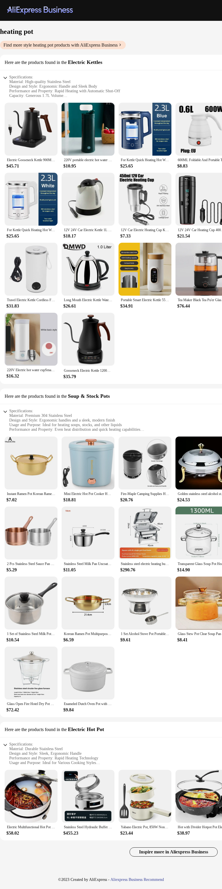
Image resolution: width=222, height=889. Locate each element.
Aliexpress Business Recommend (137, 879)
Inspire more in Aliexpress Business (173, 851)
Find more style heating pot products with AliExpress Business (60, 45)
